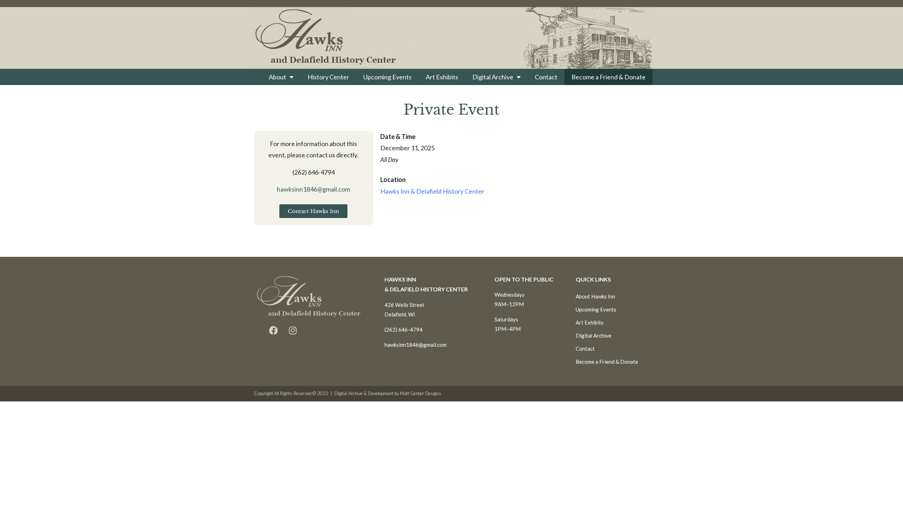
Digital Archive (492, 77)
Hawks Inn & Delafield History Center (432, 191)
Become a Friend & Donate (608, 77)
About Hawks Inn (595, 296)
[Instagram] (293, 330)
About (277, 77)
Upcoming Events (387, 77)
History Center (328, 77)
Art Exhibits (442, 77)
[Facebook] (273, 330)
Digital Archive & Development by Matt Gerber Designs (387, 393)
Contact (546, 77)
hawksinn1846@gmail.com (313, 189)
